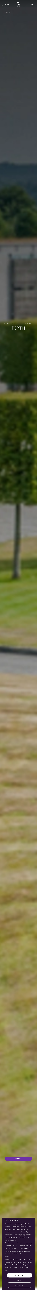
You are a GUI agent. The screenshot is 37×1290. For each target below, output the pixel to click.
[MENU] (3, 5)
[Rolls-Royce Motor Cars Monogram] (18, 4)
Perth (7, 12)
